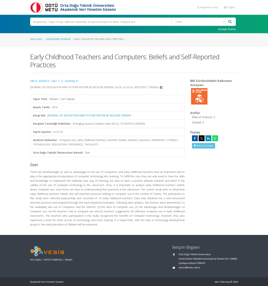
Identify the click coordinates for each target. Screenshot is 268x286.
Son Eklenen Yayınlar (58, 39)
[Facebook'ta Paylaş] (195, 138)
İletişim (68, 259)
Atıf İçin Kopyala (204, 145)
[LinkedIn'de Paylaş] (208, 138)
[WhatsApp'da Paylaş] (215, 138)
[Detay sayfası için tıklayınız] (199, 96)
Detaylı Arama (227, 29)
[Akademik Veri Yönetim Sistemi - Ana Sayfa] (44, 7)
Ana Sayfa (36, 39)
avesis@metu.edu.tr (189, 267)
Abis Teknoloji (222, 281)
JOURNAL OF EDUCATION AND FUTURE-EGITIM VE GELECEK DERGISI (89, 115)
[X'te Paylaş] (202, 138)
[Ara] (230, 22)
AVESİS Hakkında (53, 259)
